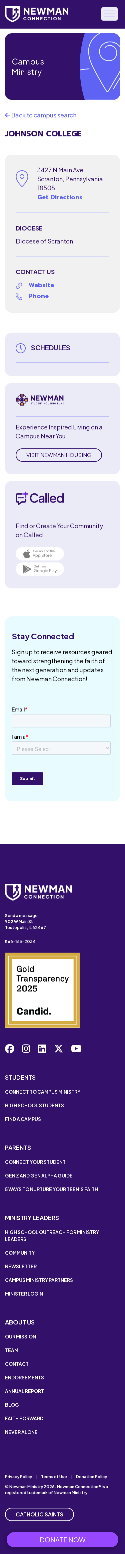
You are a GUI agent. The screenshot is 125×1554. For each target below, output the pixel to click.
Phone (39, 296)
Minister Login (24, 1294)
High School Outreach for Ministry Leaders (52, 1235)
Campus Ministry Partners (39, 1280)
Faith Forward (24, 1418)
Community (20, 1253)
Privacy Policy (18, 1476)
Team (11, 1350)
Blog (12, 1405)
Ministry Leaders (32, 1217)
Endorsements (24, 1377)
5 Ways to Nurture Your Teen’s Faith (51, 1189)
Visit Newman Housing (58, 454)
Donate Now (63, 1539)
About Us (20, 1322)
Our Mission (20, 1336)
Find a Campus (23, 1119)
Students (20, 1077)
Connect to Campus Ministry (42, 1092)
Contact (17, 1364)
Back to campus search (43, 115)
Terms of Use (54, 1476)
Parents (18, 1147)
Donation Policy (91, 1476)
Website (41, 285)
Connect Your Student (35, 1162)
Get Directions (60, 197)
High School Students (34, 1105)
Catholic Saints (39, 1514)
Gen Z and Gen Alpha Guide (39, 1175)
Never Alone (21, 1432)
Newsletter (21, 1266)
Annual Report (24, 1391)
